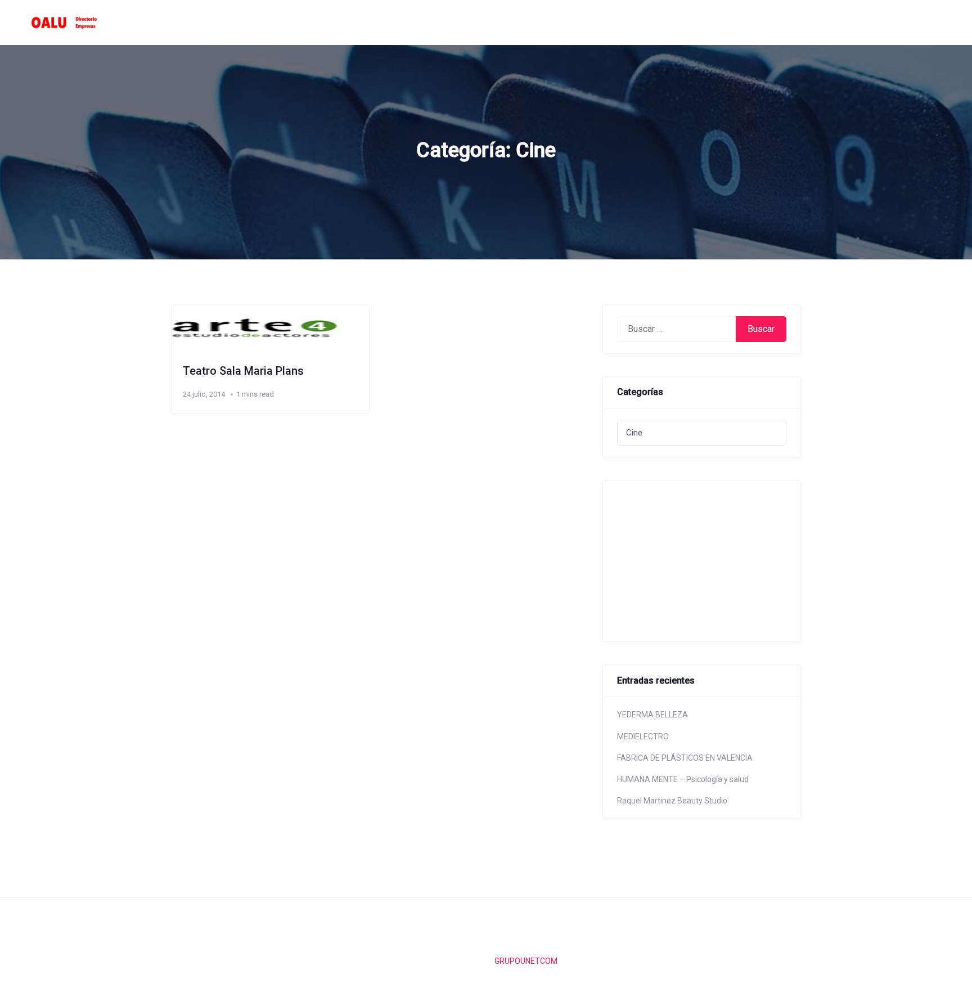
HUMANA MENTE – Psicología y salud (683, 779)
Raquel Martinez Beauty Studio (672, 800)
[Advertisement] (697, 559)
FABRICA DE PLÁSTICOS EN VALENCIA (685, 757)
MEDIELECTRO (643, 736)
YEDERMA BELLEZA (652, 714)
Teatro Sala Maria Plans (243, 371)
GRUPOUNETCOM (525, 960)
